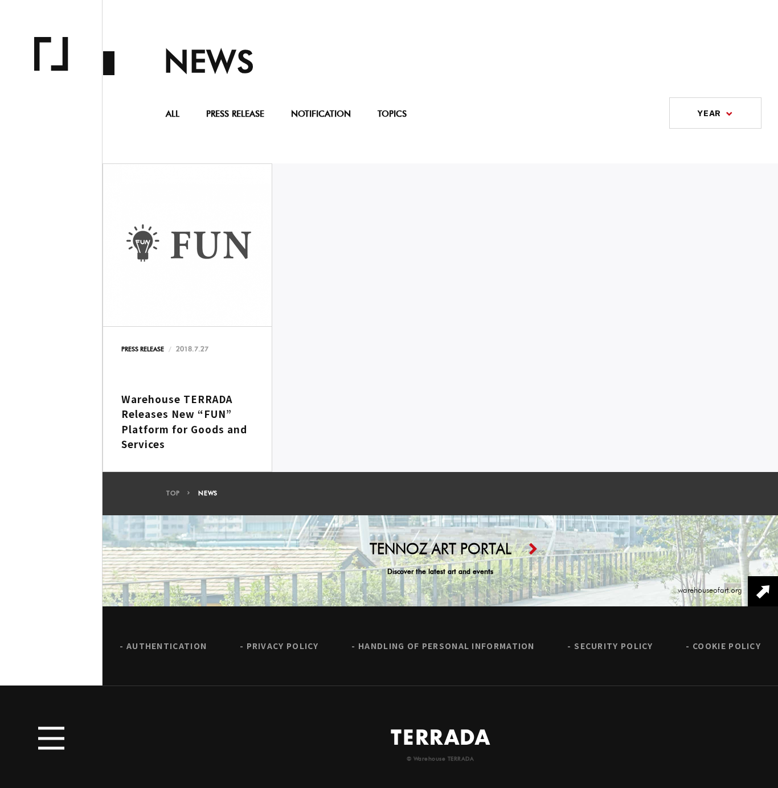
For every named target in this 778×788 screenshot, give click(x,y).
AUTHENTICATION (166, 646)
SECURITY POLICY (613, 646)
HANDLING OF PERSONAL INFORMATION (446, 646)
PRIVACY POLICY (283, 646)
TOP (173, 493)
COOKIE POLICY (727, 646)
